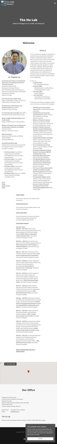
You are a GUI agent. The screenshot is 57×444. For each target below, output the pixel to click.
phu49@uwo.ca (15, 411)
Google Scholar (6, 185)
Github (3, 184)
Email (3, 182)
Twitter (3, 187)
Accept (40, 438)
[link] (7, 3)
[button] (54, 3)
